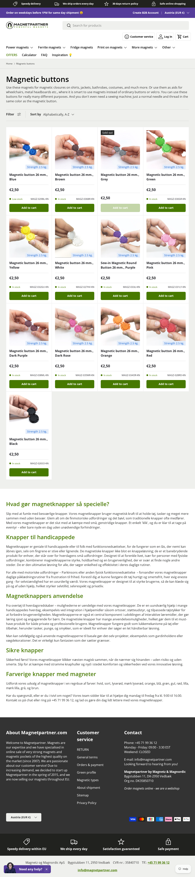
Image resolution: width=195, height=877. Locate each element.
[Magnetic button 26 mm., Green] (166, 149)
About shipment (88, 788)
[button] (183, 37)
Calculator (29, 55)
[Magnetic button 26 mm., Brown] (74, 149)
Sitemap (83, 795)
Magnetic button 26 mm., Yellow (28, 265)
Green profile (86, 772)
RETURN (83, 750)
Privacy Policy (86, 803)
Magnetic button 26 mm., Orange (120, 353)
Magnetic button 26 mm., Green (165, 177)
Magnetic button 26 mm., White (74, 265)
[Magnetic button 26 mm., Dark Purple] (29, 326)
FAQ (44, 55)
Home (9, 64)
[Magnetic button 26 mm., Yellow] (29, 238)
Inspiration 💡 (62, 55)
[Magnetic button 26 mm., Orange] (120, 326)
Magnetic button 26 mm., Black (28, 441)
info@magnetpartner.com (97, 870)
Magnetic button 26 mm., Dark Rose (74, 353)
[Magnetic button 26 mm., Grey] (120, 149)
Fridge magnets (81, 47)
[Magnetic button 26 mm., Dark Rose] (74, 326)
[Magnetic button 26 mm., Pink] (166, 238)
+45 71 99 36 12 (158, 862)
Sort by (35, 114)
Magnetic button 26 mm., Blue (28, 177)
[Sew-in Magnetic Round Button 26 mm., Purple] (120, 238)
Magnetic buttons (25, 64)
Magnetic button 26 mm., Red (165, 353)
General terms (87, 757)
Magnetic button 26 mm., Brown (74, 177)
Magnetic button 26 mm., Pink (165, 265)
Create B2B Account (146, 12)
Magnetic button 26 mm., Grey (120, 177)
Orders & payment (90, 765)
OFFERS (11, 55)
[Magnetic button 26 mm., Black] (29, 414)
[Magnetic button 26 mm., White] (74, 238)
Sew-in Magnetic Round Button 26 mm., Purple (119, 265)
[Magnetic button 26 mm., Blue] (29, 149)
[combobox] (125, 25)
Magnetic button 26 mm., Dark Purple (28, 353)
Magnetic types (88, 780)
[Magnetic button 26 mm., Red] (166, 326)
